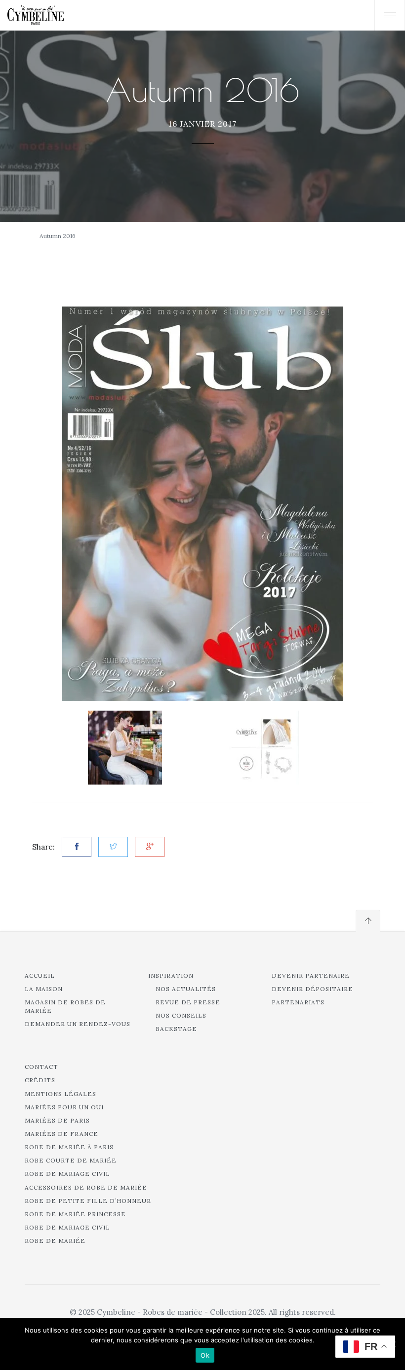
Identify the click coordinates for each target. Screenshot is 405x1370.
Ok (205, 1355)
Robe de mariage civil (67, 1173)
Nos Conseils (181, 1015)
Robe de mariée (55, 1240)
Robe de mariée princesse (75, 1214)
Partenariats (298, 1002)
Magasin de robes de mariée (65, 1006)
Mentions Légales (60, 1093)
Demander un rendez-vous (77, 1024)
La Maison (44, 989)
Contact (41, 1066)
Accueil (40, 975)
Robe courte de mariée (71, 1160)
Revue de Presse (188, 1002)
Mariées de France (61, 1133)
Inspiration (171, 975)
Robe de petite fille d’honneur (88, 1200)
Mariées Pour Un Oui (64, 1107)
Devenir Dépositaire (312, 989)
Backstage (176, 1028)
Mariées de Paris (57, 1120)
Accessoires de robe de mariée (86, 1187)
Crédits (40, 1080)
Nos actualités (186, 989)
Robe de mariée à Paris (69, 1147)
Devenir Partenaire (311, 975)
